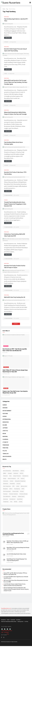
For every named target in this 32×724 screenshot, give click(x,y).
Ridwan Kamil (21, 496)
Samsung (5, 499)
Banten (22, 470)
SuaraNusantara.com (6, 608)
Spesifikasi (19, 499)
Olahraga (5, 439)
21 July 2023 (16, 227)
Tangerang (5, 501)
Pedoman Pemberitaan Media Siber (8, 621)
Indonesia (5, 481)
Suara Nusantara (9, 195)
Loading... (16, 323)
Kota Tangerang (7, 486)
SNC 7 (6, 73)
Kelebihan (5, 483)
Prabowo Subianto (13, 493)
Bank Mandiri (16, 470)
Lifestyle (5, 430)
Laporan (5, 427)
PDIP (23, 488)
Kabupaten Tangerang (20, 481)
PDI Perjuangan (7, 491)
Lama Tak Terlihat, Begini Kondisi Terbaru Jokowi (16, 554)
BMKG (4, 473)
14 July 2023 (16, 290)
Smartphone (12, 499)
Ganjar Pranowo (17, 475)
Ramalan (14, 496)
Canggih (10, 473)
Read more (7, 37)
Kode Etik (13, 619)
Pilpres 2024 (15, 491)
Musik (4, 433)
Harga (4, 478)
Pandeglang (17, 488)
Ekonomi (5, 407)
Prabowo (5, 493)
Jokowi (11, 481)
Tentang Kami (20, 621)
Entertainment (7, 410)
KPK (13, 486)
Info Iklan (18, 619)
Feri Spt (6, 105)
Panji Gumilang (12, 9)
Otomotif (5, 442)
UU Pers (26, 621)
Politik (5, 450)
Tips (11, 501)
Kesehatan (6, 422)
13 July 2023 (16, 318)
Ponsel (22, 491)
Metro (11, 488)
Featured (5, 413)
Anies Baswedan (7, 470)
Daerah (5, 405)
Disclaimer (3, 619)
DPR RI (21, 473)
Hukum (4, 416)
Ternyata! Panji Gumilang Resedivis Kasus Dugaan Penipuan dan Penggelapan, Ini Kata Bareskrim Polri (15, 204)
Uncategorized (7, 456)
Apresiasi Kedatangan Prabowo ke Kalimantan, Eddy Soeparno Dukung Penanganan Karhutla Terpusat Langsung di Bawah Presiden (16, 589)
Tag (7, 9)
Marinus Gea (24, 486)
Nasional (6, 16)
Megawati (5, 488)
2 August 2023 (12, 165)
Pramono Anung (23, 493)
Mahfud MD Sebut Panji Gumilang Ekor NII (14, 297)
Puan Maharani (6, 496)
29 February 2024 (6, 373)
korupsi (18, 483)
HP (18, 478)
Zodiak (20, 501)
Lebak (17, 486)
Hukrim (22, 478)
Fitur (10, 475)
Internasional (7, 419)
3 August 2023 (12, 105)
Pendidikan (6, 445)
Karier (8, 619)
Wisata (4, 459)
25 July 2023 (16, 195)
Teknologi (6, 367)
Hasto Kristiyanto (12, 478)
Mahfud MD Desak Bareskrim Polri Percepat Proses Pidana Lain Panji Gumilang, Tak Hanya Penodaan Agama (15, 82)
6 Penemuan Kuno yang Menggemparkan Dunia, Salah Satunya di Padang (13, 534)
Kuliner (5, 425)
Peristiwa (5, 447)
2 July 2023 (5, 352)
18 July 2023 (16, 258)
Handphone (25, 475)
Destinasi (16, 473)
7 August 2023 (11, 73)
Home (4, 9)
